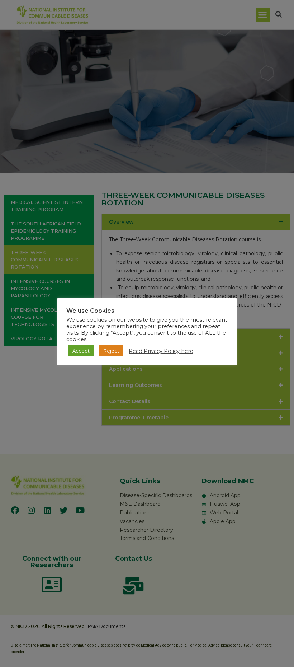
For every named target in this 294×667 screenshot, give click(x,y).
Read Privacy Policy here (161, 351)
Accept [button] (81, 351)
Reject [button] (111, 351)
